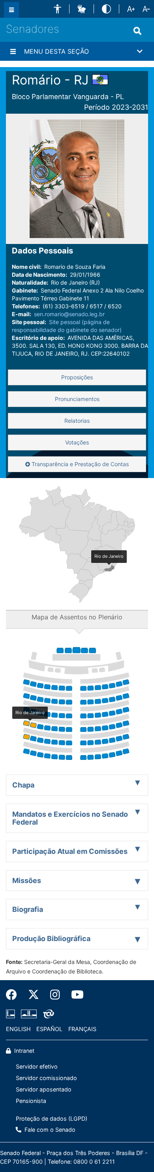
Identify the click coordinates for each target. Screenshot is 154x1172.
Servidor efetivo (37, 1066)
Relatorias (77, 420)
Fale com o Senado (49, 1129)
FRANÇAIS (82, 1029)
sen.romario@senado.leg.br (69, 314)
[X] (34, 994)
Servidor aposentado (43, 1089)
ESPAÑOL (49, 1029)
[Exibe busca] (137, 30)
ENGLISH (18, 1029)
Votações (77, 442)
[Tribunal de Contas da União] (47, 1014)
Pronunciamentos (77, 399)
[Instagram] (55, 994)
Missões (26, 880)
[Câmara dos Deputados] (12, 1014)
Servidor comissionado (46, 1077)
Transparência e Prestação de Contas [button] (79, 464)
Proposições (77, 377)
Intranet (23, 1050)
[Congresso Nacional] (29, 1014)
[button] (57, 8)
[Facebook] (14, 994)
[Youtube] (75, 994)
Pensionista (31, 1100)
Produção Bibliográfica (51, 938)
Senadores (32, 29)
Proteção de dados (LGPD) (51, 1118)
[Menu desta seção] (13, 51)
